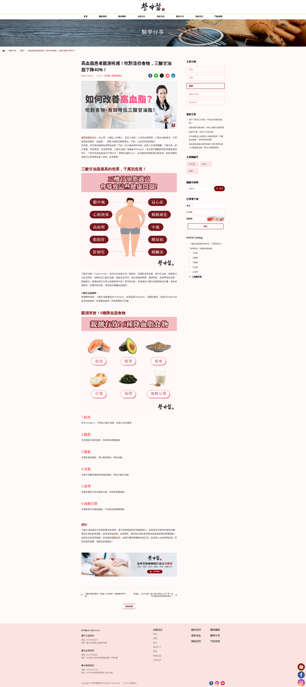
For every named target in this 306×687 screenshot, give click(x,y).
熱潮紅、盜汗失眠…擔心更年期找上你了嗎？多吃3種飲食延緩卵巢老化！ (153, 594)
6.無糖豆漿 (197, 276)
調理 (22, 50)
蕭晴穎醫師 (86, 137)
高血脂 (192, 164)
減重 (191, 77)
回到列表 (129, 606)
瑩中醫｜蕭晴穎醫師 (113, 75)
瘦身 (204, 164)
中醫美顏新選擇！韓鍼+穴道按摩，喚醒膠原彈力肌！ (105, 594)
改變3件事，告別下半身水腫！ (202, 132)
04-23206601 (92, 640)
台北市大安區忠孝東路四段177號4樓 (102, 657)
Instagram (301, 682)
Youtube (223, 683)
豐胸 (155, 651)
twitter (162, 76)
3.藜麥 (195, 262)
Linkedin (173, 76)
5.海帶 (195, 272)
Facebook (301, 674)
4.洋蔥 (195, 267)
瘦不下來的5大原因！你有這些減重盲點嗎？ (205, 121)
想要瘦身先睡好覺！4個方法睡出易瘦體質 (206, 127)
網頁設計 (133, 683)
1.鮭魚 (195, 253)
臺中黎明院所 (87, 665)
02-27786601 (92, 654)
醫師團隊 (122, 16)
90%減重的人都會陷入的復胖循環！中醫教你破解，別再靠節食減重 (206, 138)
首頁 (85, 16)
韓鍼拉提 (157, 656)
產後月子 (157, 647)
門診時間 (218, 16)
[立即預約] (129, 575)
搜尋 (221, 188)
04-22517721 (92, 669)
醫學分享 (180, 16)
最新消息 (161, 16)
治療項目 (141, 16)
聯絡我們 (199, 16)
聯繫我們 (116, 537)
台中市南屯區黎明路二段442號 (100, 672)
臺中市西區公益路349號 (97, 642)
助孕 (155, 642)
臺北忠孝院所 (87, 650)
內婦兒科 (157, 660)
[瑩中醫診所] (153, 6)
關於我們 (103, 16)
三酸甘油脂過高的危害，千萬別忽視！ (206, 243)
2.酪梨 (195, 257)
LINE (156, 76)
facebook (150, 76)
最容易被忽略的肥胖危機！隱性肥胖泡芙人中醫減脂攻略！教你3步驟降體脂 (206, 146)
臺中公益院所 (87, 635)
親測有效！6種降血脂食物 (201, 248)
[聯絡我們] (301, 667)
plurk (167, 76)
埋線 (191, 69)
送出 (206, 226)
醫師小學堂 (194, 94)
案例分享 (193, 102)
